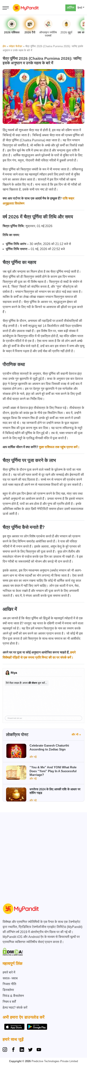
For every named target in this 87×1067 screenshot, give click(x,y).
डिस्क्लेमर (8, 990)
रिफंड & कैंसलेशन (13, 995)
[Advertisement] (43, 856)
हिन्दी (79, 7)
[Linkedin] (22, 1050)
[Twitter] (30, 1050)
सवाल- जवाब (10, 978)
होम (4, 46)
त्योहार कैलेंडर (15, 46)
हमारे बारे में (9, 972)
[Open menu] (5, 8)
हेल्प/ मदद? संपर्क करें (15, 1007)
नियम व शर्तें (9, 1001)
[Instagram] (6, 1050)
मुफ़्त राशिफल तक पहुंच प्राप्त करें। (59, 447)
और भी (75, 734)
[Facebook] (13, 1050)
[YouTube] (39, 1050)
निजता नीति (9, 984)
